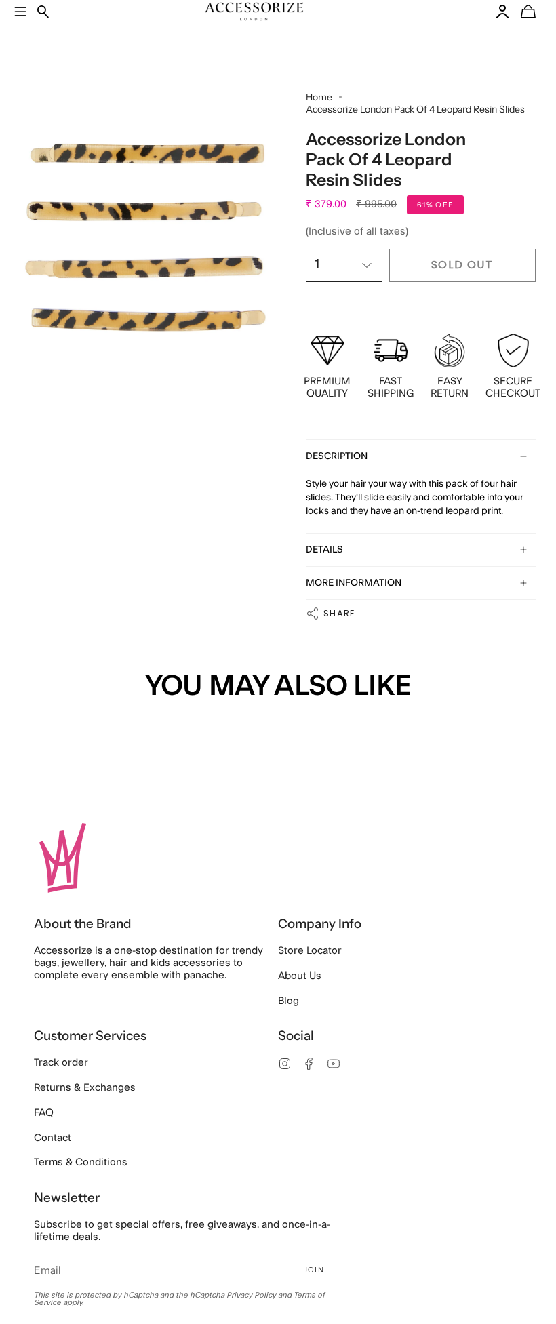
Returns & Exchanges (85, 1088)
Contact (52, 1138)
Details (324, 550)
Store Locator (310, 951)
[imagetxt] (145, 237)
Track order (61, 1063)
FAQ (44, 1113)
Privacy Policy (251, 1295)
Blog (288, 1001)
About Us (299, 976)
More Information (353, 583)
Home (319, 97)
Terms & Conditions (80, 1162)
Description (337, 456)
